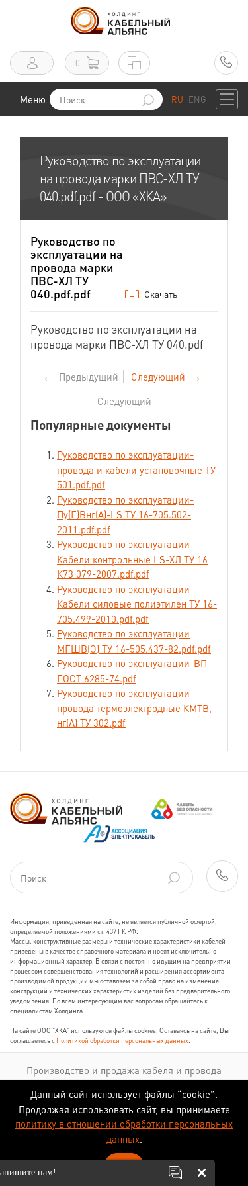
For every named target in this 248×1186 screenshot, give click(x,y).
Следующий (124, 401)
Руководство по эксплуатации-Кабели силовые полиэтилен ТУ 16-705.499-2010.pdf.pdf (137, 603)
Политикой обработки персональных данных (122, 1040)
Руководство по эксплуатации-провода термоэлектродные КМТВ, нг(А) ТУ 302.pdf (134, 707)
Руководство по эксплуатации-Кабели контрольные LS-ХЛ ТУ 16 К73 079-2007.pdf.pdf (132, 558)
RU (177, 99)
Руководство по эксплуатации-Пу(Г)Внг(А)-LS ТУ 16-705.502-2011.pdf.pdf (125, 514)
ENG (197, 99)
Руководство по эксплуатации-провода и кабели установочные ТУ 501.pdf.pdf (136, 469)
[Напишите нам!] (175, 1173)
